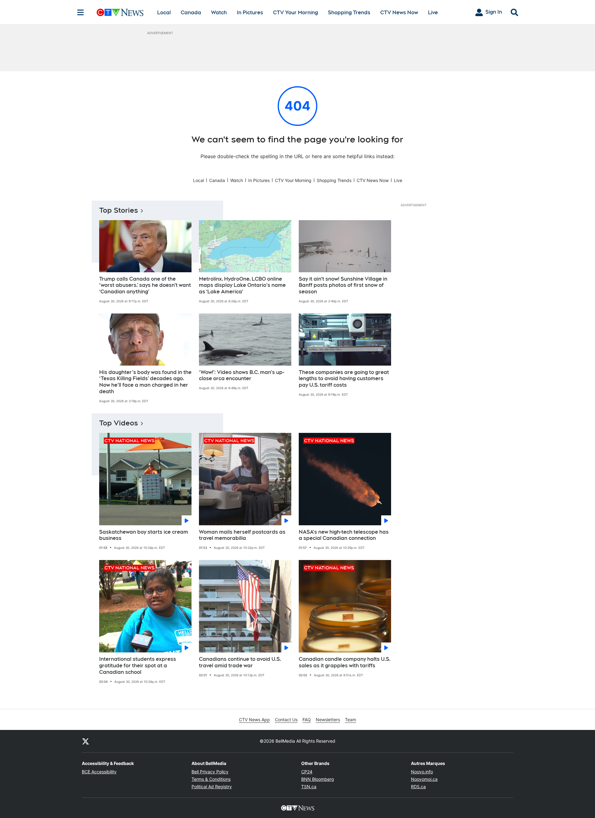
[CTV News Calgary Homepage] (120, 12)
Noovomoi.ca (424, 779)
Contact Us (286, 719)
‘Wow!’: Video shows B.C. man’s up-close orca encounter (241, 375)
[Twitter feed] (85, 741)
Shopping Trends (349, 13)
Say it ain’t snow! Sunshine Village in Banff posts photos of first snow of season (343, 285)
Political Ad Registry (212, 786)
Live (433, 13)
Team (350, 719)
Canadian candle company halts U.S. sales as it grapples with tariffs (344, 662)
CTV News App (254, 719)
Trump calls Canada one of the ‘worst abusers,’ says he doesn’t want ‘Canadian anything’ (145, 285)
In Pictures (250, 13)
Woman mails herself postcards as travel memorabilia (242, 535)
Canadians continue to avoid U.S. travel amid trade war (240, 662)
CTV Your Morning (295, 13)
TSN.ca (308, 786)
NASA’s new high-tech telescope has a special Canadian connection (344, 535)
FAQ (306, 719)
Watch (219, 13)
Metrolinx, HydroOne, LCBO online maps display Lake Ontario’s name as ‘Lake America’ (242, 285)
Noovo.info (422, 771)
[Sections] (80, 12)
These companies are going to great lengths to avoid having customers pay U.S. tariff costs (344, 378)
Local (164, 13)
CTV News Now (399, 13)
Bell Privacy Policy (210, 771)
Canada (191, 13)
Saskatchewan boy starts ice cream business (143, 535)
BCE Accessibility (99, 771)
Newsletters (328, 719)
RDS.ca (418, 786)
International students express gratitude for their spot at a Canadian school (137, 665)
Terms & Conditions (211, 779)
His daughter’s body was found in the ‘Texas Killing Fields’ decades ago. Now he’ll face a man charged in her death (145, 381)
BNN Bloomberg (317, 779)
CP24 (306, 771)
